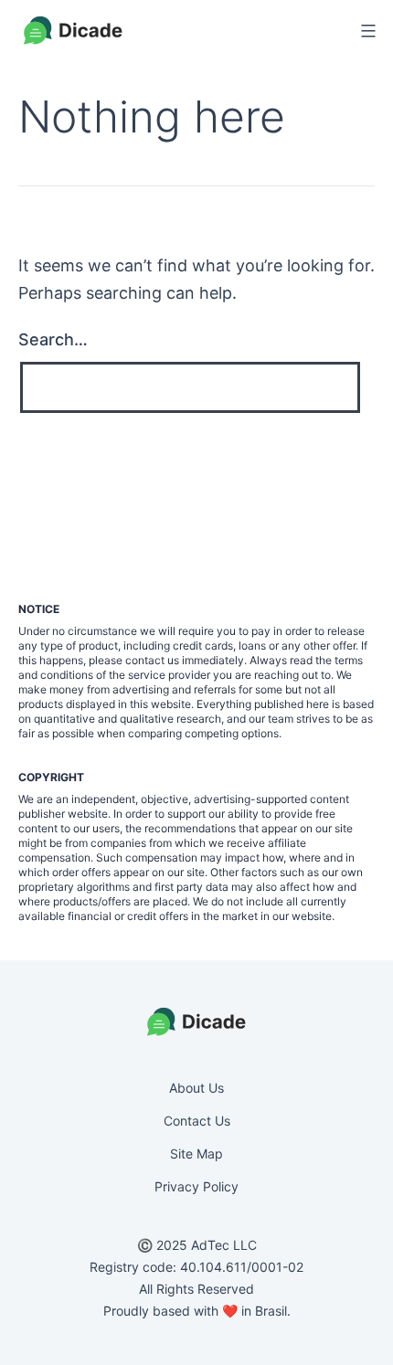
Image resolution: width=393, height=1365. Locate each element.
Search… (53, 339)
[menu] (366, 31)
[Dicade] (73, 31)
